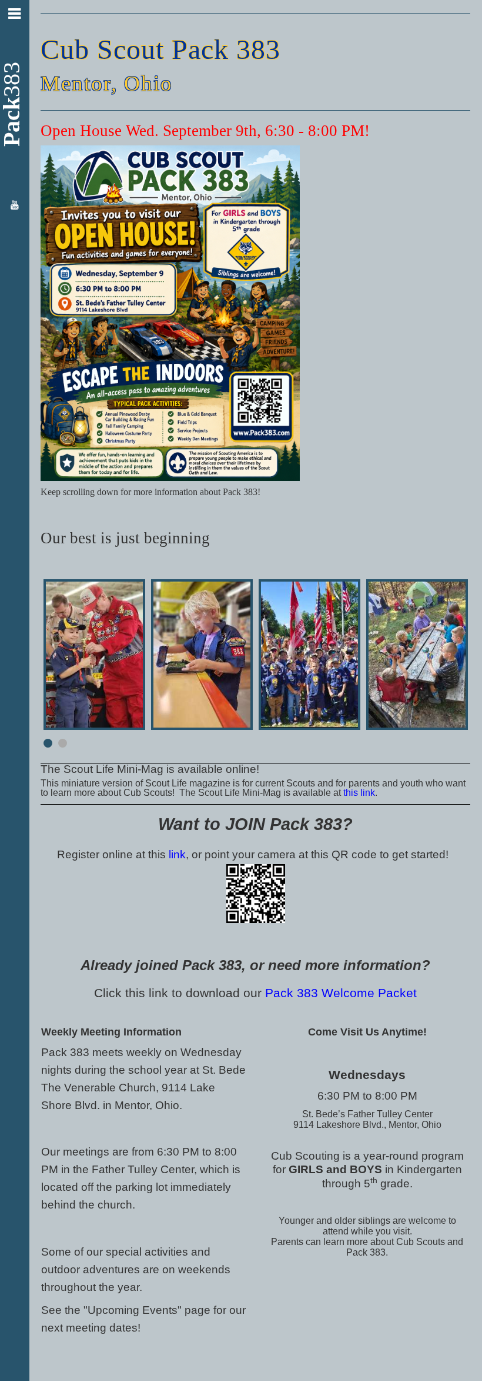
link (177, 854)
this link (359, 793)
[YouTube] (14, 205)
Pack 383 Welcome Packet (341, 993)
